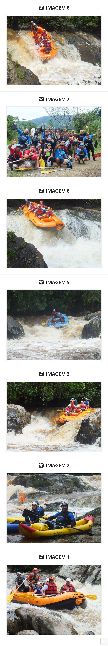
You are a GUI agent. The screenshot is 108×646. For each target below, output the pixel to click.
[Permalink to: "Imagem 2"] (54, 508)
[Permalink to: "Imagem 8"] (54, 50)
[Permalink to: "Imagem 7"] (54, 142)
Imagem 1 (57, 557)
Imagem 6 (57, 190)
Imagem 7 (57, 99)
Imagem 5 (57, 282)
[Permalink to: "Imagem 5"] (54, 325)
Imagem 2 (57, 465)
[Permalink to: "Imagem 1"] (54, 600)
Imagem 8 (57, 7)
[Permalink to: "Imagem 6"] (54, 233)
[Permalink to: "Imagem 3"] (54, 416)
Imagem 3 (57, 373)
